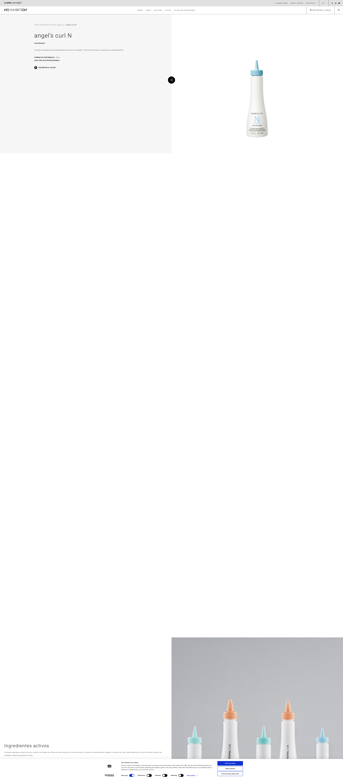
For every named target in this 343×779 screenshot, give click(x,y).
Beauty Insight (297, 3)
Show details (191, 775)
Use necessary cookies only (230, 774)
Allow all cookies (230, 763)
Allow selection (230, 768)
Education (310, 3)
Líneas (148, 10)
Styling (168, 10)
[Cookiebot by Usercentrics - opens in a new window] (109, 775)
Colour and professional (184, 10)
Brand (140, 10)
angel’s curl (61, 25)
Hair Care (158, 10)
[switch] (149, 775)
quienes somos (282, 3)
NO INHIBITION (44, 25)
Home (36, 25)
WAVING (53, 25)
